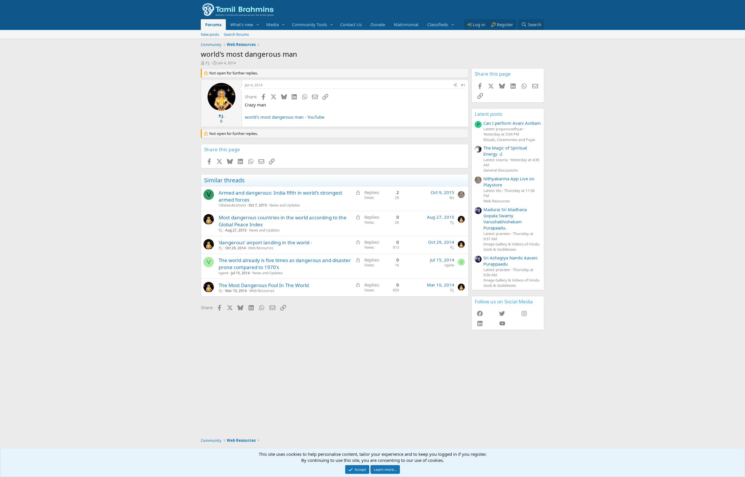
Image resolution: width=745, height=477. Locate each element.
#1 (463, 85)
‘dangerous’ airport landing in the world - (265, 242)
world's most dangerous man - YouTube (284, 117)
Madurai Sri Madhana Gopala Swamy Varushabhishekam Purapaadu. (505, 219)
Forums (213, 24)
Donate (377, 24)
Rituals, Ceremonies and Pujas (509, 139)
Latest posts (488, 114)
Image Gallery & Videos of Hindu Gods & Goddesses (511, 246)
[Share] (455, 85)
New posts (210, 34)
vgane (223, 272)
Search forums (236, 34)
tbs (451, 197)
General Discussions (500, 170)
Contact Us (351, 24)
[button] (258, 24)
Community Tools (309, 24)
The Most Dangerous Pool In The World (264, 285)
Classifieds (437, 24)
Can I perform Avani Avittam (512, 123)
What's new (241, 24)
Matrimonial (406, 24)
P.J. (207, 62)
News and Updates (284, 205)
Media (272, 24)
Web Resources (260, 247)
